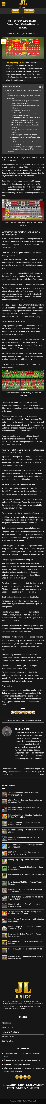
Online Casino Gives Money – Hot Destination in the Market (11, 772)
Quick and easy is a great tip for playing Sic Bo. (26, 138)
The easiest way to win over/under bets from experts (26, 126)
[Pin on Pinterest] (29, 712)
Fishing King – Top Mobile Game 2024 (23, 860)
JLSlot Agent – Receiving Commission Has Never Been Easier (25, 801)
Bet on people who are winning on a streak (25, 122)
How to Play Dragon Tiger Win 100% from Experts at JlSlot (34, 772)
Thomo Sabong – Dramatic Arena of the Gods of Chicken (24, 823)
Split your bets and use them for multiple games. (25, 131)
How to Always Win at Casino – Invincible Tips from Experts (24, 928)
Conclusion (11, 152)
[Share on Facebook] (17, 712)
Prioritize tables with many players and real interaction (25, 107)
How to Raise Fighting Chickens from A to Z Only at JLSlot (25, 838)
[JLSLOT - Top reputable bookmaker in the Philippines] (23, 4)
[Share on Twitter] (21, 712)
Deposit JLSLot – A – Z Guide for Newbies (25, 949)
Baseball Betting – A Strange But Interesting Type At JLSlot (25, 898)
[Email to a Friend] (25, 712)
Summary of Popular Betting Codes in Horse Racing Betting (25, 868)
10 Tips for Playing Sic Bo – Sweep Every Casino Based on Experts (24, 913)
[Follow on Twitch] (29, 1077)
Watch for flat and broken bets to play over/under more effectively (24, 114)
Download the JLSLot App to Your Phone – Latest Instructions (25, 935)
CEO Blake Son (33, 34)
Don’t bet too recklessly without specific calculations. (25, 143)
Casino (23, 18)
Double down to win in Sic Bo (21, 110)
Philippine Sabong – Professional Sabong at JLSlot (25, 831)
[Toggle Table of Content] (39, 87)
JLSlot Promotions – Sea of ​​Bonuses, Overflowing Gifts (23, 794)
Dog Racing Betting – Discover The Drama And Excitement (25, 890)
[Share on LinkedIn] (33, 712)
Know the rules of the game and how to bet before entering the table (25, 102)
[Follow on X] (17, 1077)
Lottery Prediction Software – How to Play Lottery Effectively (24, 808)
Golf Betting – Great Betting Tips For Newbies (26, 874)
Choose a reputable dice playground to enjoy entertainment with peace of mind (27, 148)
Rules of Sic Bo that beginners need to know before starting (24, 91)
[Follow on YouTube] (25, 1077)
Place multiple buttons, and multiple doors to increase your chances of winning (26, 119)
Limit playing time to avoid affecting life (24, 135)
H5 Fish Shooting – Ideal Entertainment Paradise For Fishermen (23, 853)
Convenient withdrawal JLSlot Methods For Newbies (25, 942)
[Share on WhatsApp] (13, 712)
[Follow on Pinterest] (21, 1077)
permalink (38, 720)
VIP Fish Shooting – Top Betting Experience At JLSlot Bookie (25, 846)
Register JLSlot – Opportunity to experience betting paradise (25, 957)
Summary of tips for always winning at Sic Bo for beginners (23, 97)
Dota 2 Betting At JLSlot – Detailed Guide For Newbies (26, 883)
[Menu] (3, 4)
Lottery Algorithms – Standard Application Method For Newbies (25, 816)
